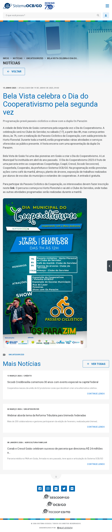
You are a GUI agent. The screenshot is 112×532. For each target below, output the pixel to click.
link (12, 188)
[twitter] (64, 488)
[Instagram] (48, 488)
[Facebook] (40, 488)
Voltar (16, 71)
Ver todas (98, 363)
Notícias (17, 58)
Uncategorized (34, 58)
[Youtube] (56, 488)
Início (6, 58)
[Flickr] (72, 488)
